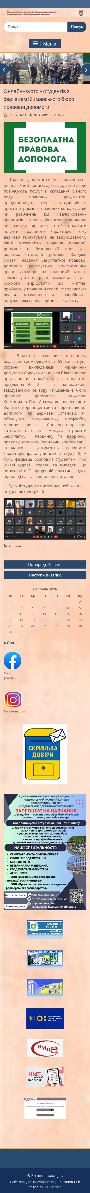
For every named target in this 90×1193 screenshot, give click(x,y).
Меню (49, 44)
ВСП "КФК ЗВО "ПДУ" (50, 114)
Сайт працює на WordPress (32, 1182)
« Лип (9, 642)
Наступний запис (45, 575)
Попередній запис (45, 564)
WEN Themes (50, 1187)
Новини (15, 545)
